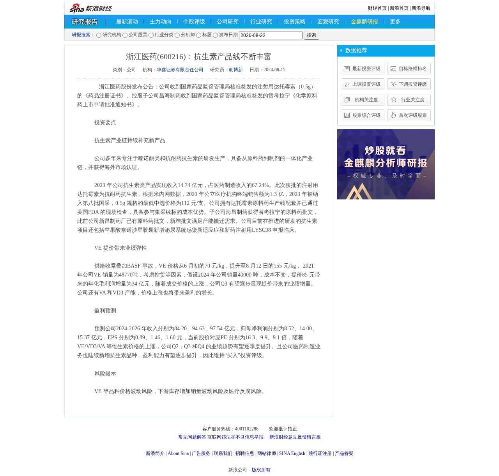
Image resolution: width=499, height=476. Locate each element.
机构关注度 (366, 99)
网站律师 (266, 453)
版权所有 (261, 469)
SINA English (292, 453)
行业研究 (261, 22)
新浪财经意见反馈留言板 (295, 437)
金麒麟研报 (364, 22)
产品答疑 (344, 453)
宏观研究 (328, 22)
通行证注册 (320, 453)
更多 (395, 22)
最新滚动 (127, 22)
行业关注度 (413, 99)
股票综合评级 (366, 115)
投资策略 (295, 22)
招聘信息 (244, 453)
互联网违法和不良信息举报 (235, 437)
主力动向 (161, 22)
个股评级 (194, 22)
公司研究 (228, 22)
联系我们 (223, 453)
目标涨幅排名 (413, 68)
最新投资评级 (366, 68)
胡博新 (236, 69)
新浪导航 (421, 8)
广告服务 (201, 453)
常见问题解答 (192, 437)
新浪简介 (155, 453)
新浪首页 (399, 8)
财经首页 (377, 8)
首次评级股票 (413, 115)
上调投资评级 (366, 84)
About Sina (178, 453)
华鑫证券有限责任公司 (180, 69)
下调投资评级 (413, 84)
